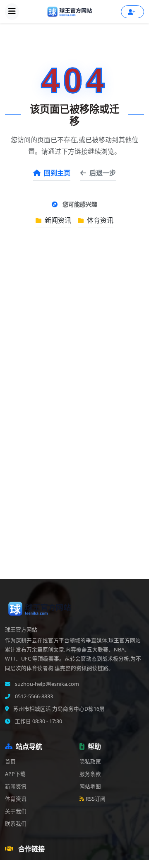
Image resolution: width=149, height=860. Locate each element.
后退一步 (102, 172)
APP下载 (15, 773)
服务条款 (90, 773)
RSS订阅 (96, 798)
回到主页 (57, 172)
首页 (10, 761)
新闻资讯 (57, 220)
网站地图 (90, 786)
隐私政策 (90, 761)
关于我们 (15, 811)
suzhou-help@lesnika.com (46, 684)
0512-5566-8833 (33, 696)
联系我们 (15, 823)
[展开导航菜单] (12, 11)
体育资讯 (99, 220)
